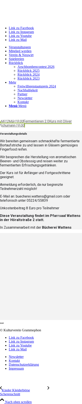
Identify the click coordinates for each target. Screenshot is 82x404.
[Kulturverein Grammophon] (33, 20)
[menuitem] (45, 47)
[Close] (1, 323)
